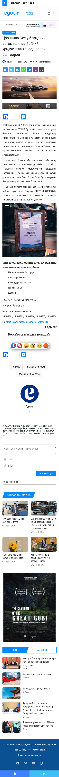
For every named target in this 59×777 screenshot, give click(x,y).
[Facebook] (5, 69)
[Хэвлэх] (41, 69)
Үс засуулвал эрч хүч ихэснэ (36, 688)
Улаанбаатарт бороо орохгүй (37, 674)
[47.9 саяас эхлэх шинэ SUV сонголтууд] (15, 508)
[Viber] (35, 69)
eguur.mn (52, 744)
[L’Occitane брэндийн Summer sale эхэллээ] (15, 544)
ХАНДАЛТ (42, 650)
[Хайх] (49, 15)
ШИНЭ (15, 650)
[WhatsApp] (23, 69)
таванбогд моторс (30, 374)
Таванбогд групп (36, 367)
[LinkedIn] (17, 69)
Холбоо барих (39, 750)
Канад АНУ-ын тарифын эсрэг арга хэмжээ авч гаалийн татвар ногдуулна (39, 662)
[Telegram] (29, 69)
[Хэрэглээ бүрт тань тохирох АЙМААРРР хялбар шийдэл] (44, 544)
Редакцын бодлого (22, 750)
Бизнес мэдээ (9, 33)
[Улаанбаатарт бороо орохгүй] (11, 678)
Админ (9, 62)
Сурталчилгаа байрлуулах (29, 755)
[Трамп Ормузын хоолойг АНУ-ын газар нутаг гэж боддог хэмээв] (11, 727)
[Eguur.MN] (18, 13)
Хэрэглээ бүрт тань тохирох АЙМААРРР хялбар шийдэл (40, 557)
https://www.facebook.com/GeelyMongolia (27, 321)
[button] (29, 25)
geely (17, 367)
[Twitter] (11, 69)
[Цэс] (55, 15)
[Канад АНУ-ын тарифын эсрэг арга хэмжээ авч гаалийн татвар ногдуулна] (11, 663)
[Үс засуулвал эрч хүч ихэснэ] (11, 693)
